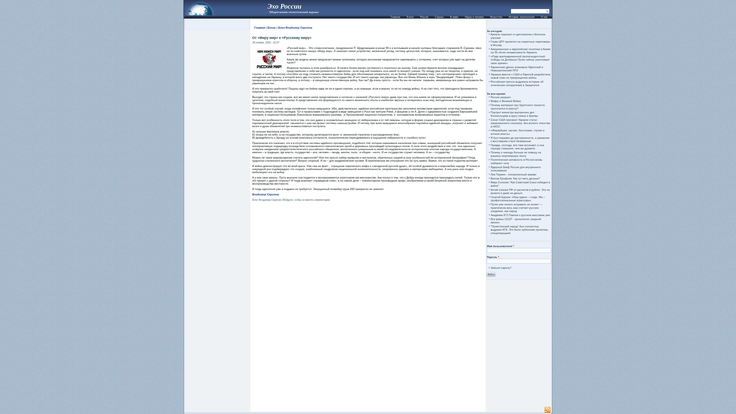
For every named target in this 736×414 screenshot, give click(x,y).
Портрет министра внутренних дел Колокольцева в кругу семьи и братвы (514, 114)
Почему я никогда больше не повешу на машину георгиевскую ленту (516, 154)
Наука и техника (474, 17)
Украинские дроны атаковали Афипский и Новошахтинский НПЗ (517, 69)
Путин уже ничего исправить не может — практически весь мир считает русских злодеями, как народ (516, 208)
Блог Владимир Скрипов (295, 27)
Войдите (288, 199)
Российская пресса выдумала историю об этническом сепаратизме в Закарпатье (517, 83)
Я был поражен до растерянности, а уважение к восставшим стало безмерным (520, 139)
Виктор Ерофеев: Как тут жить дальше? (515, 178)
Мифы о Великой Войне (506, 101)
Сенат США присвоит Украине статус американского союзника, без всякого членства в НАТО (520, 123)
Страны (439, 17)
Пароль (493, 257)
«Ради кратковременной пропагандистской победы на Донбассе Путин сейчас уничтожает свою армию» (520, 60)
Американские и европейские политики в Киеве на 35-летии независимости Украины (520, 51)
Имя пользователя (500, 246)
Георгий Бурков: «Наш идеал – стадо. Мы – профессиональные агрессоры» (518, 199)
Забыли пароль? (500, 267)
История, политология (521, 17)
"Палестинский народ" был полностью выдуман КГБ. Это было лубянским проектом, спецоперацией (519, 230)
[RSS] (548, 410)
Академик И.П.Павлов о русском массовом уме (520, 215)
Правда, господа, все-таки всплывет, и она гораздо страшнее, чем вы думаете (517, 147)
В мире (454, 17)
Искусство (496, 17)
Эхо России (284, 6)
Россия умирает (501, 97)
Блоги (410, 17)
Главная (395, 17)
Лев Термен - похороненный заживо (513, 174)
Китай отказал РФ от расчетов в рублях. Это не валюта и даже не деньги (520, 191)
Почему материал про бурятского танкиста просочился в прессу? (518, 107)
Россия (424, 17)
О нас (544, 17)
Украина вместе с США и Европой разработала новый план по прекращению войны (520, 76)
